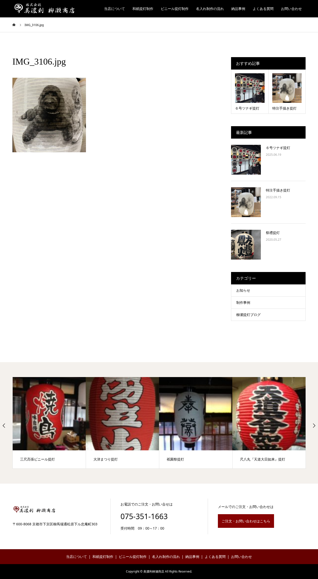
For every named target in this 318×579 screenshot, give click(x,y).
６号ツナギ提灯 (278, 147)
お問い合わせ (291, 8)
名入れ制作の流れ (210, 8)
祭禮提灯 (273, 232)
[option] (49, 422)
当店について (114, 8)
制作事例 (243, 302)
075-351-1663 (144, 516)
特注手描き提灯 (278, 190)
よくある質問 (263, 8)
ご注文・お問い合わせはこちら (246, 521)
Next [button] (314, 425)
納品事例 (238, 8)
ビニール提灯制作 (175, 8)
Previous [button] (3, 425)
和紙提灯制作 (142, 8)
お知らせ (243, 290)
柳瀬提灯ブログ (248, 314)
